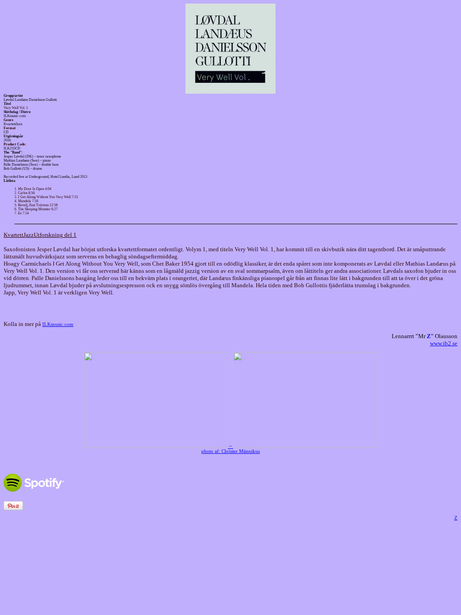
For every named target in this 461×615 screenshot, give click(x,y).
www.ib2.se (443, 343)
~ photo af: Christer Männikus (230, 449)
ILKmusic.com (57, 324)
